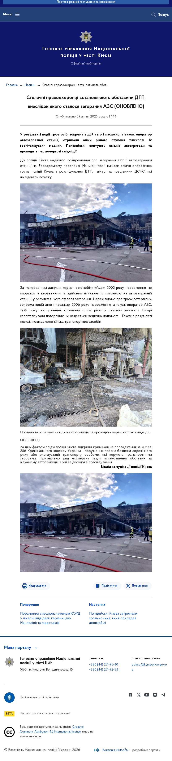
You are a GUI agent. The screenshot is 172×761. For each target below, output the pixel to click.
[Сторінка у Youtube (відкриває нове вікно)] (146, 694)
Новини (30, 85)
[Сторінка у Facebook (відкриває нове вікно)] (130, 694)
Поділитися (109, 585)
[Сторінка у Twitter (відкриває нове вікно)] (138, 694)
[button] (21, 647)
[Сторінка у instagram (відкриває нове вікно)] (155, 694)
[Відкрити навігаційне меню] (17, 14)
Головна (12, 85)
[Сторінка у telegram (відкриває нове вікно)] (163, 694)
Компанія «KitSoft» (116, 750)
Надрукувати (37, 585)
